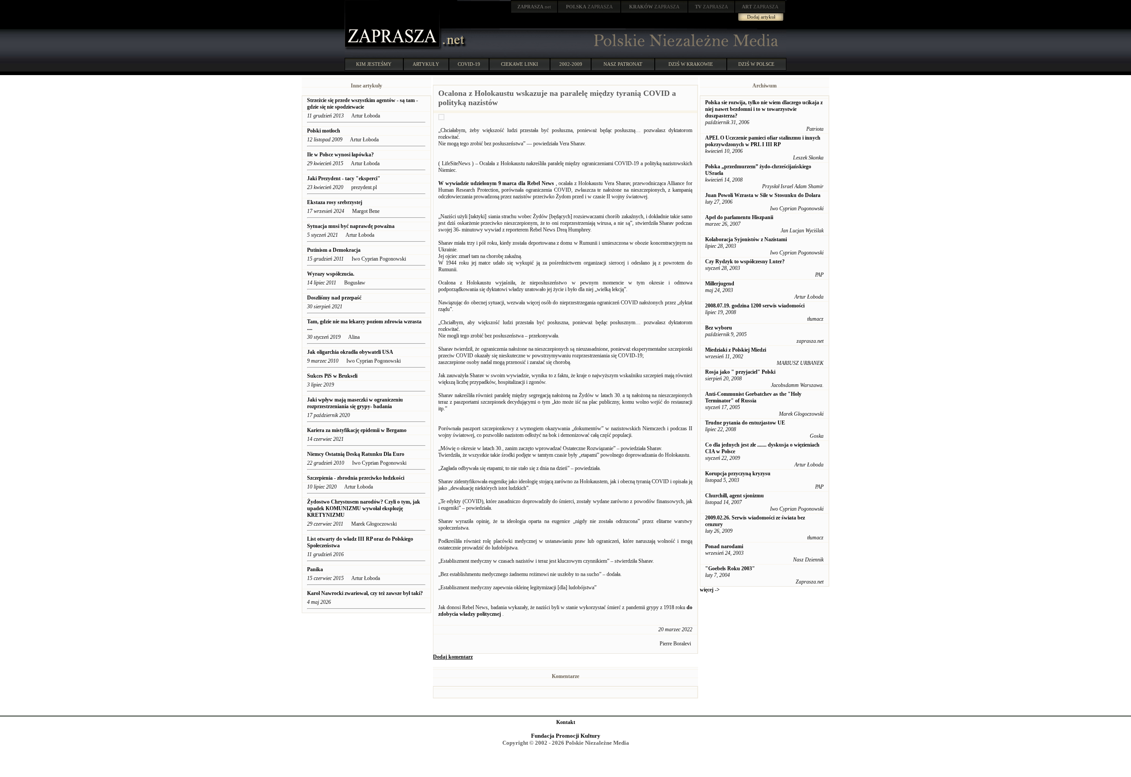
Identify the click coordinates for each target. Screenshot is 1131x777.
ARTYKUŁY (426, 64)
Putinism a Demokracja (334, 250)
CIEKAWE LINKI (519, 64)
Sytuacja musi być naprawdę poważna (351, 226)
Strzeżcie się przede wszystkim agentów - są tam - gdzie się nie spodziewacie (362, 103)
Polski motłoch (323, 131)
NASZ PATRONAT (622, 64)
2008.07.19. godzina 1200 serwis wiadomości (755, 306)
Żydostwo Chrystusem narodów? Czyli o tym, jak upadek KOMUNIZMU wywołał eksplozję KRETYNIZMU (363, 508)
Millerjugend (719, 283)
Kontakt (565, 722)
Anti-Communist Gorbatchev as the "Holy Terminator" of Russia (753, 397)
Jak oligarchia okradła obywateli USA (350, 352)
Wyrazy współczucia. (331, 274)
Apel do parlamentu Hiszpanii (739, 217)
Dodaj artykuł (761, 16)
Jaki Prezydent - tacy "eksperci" (343, 178)
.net (534, 6)
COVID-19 (469, 64)
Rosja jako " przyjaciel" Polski (740, 372)
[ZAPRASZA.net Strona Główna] (393, 48)
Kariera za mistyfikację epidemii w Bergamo (356, 430)
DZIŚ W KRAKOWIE (690, 64)
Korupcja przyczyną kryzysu (737, 473)
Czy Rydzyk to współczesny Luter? (745, 261)
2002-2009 (570, 64)
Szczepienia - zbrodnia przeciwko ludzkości (355, 478)
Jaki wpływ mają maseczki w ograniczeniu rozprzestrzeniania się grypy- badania (355, 403)
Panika (315, 569)
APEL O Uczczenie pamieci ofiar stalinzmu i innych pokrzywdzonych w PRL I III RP (762, 141)
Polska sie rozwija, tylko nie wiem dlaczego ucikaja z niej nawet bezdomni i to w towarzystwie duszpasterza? (764, 109)
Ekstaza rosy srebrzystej (334, 202)
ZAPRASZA (589, 6)
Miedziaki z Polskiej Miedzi (735, 350)
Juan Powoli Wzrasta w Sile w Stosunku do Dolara (762, 195)
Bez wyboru (718, 328)
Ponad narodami (724, 546)
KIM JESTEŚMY (373, 64)
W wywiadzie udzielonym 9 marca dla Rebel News (496, 183)
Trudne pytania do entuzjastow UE (745, 423)
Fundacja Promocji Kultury (565, 735)
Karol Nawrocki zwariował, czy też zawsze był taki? (365, 593)
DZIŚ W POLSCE (756, 64)
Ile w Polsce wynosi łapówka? (340, 155)
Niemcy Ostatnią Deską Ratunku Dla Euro (356, 454)
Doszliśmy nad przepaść (334, 298)
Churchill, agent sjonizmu (734, 496)
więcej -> (710, 590)
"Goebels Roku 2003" (730, 568)
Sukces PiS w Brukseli (332, 376)
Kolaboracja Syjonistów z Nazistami (746, 239)
